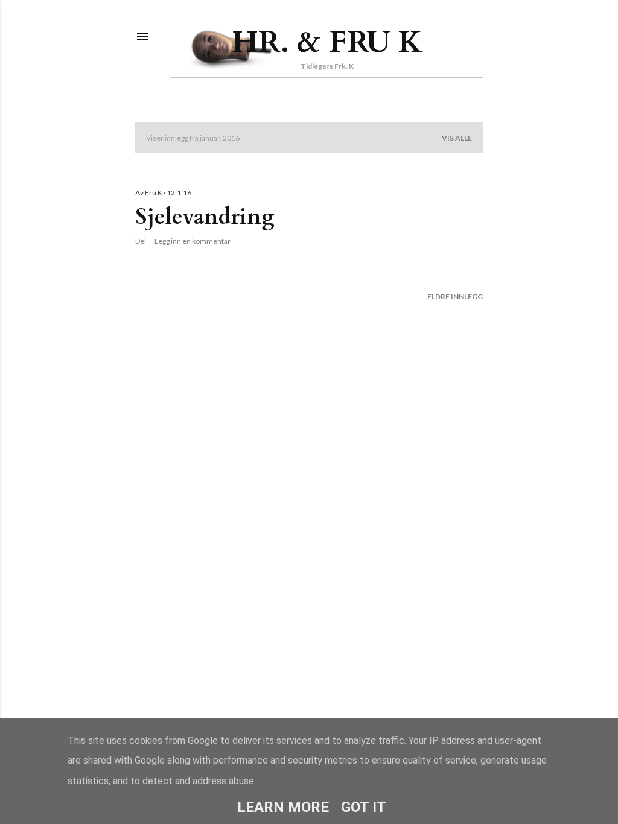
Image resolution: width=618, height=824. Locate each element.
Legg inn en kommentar (192, 241)
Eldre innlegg (455, 296)
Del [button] (140, 241)
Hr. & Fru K (327, 42)
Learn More (283, 807)
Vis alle (457, 137)
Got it (363, 807)
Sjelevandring (205, 217)
